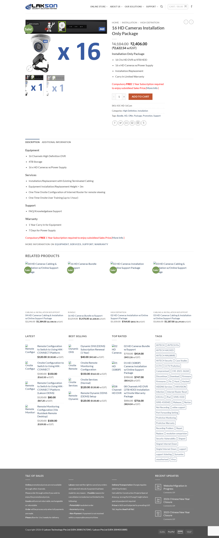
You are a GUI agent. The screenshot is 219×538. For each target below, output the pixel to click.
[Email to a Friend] (126, 123)
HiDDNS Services (164, 386)
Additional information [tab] (56, 142)
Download (174, 376)
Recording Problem (164, 428)
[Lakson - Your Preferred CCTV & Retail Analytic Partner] (41, 7)
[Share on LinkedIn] (138, 123)
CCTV (159, 366)
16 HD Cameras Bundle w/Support (85, 315)
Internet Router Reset (177, 392)
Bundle (120, 115)
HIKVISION (180, 386)
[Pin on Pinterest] (132, 123)
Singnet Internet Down (166, 444)
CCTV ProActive (172, 366)
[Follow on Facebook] (191, 6)
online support (178, 407)
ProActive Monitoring (166, 418)
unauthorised (162, 459)
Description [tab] (32, 142)
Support (151, 6)
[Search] (161, 7)
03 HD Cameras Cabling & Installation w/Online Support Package (172, 317)
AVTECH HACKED (165, 350)
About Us (115, 6)
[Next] (101, 46)
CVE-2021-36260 (180, 371)
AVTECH (160, 345)
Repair (179, 428)
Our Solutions (133, 6)
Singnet (182, 438)
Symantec (179, 454)
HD (125, 115)
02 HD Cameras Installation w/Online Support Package (129, 317)
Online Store (97, 6)
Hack (176, 381)
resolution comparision (176, 433)
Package (138, 115)
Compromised (162, 371)
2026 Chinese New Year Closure (177, 500)
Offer (130, 115)
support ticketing (164, 454)
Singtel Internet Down (166, 449)
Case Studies (181, 360)
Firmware (186, 376)
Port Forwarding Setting (167, 412)
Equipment (62, 244)
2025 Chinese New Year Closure (177, 514)
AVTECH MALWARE (165, 355)
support (182, 449)
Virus (173, 459)
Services (75, 244)
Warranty (101, 244)
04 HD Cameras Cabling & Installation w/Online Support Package (44, 317)
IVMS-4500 (179, 397)
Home (115, 22)
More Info (152, 87)
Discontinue (161, 376)
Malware (177, 402)
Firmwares (161, 381)
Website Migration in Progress (175, 487)
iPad (169, 397)
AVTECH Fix (173, 345)
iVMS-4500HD (163, 402)
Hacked (185, 381)
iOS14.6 (160, 397)
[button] (178, 6)
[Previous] (31, 46)
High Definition (149, 22)
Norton (187, 402)
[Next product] (186, 22)
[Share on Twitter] (120, 123)
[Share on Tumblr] (143, 123)
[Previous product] (191, 22)
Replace (159, 433)
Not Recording (162, 407)
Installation (129, 22)
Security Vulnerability (166, 438)
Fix (170, 381)
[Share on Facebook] (115, 123)
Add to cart (140, 96)
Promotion (147, 115)
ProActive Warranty (165, 423)
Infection (160, 392)
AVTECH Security (164, 360)
